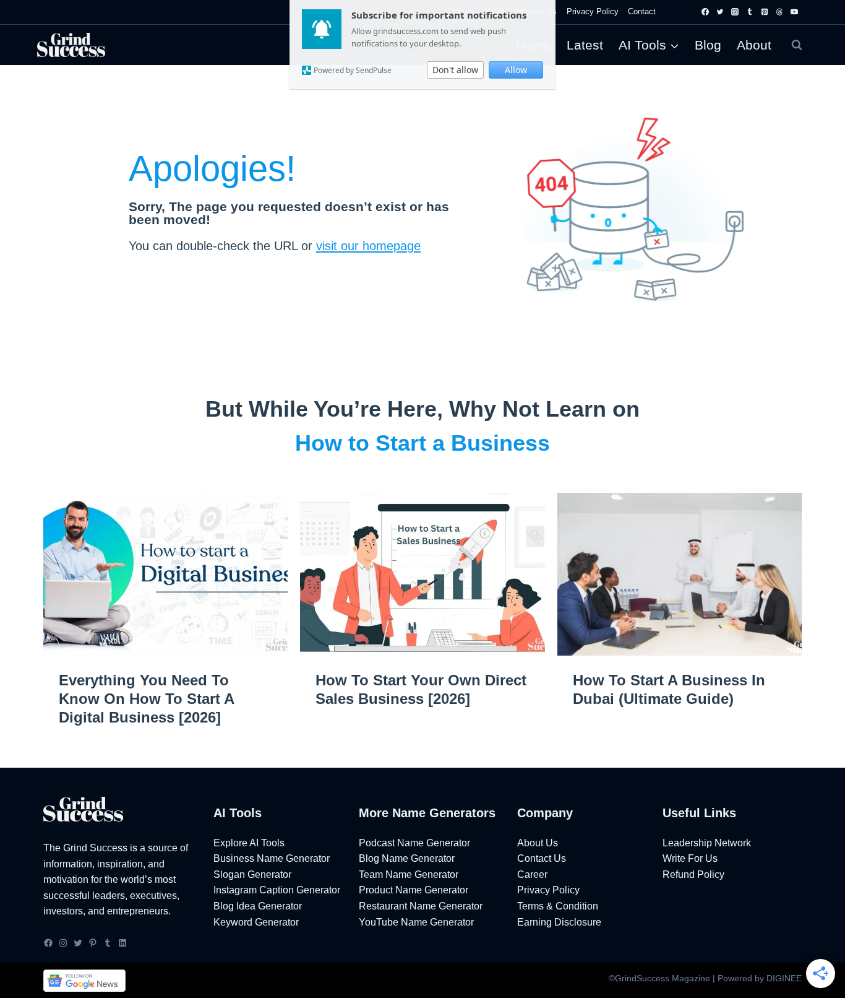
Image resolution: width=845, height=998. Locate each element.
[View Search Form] (797, 45)
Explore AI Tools (249, 843)
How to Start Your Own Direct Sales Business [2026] (420, 689)
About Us (537, 843)
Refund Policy (693, 874)
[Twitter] (720, 11)
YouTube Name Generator (416, 922)
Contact (642, 11)
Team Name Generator (408, 874)
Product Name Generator (413, 890)
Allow (516, 70)
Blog (708, 45)
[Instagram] (734, 11)
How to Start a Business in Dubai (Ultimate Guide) (669, 689)
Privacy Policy (593, 11)
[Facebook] (705, 11)
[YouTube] (794, 11)
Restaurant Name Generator (421, 906)
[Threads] (779, 11)
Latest (585, 45)
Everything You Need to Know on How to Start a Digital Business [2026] (146, 699)
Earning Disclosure (559, 922)
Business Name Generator (271, 858)
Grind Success (95, 848)
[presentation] (165, 574)
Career (532, 874)
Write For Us (690, 858)
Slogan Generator (252, 874)
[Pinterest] (764, 11)
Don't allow (455, 70)
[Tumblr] (749, 11)
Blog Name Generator (407, 858)
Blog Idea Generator (257, 906)
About (754, 45)
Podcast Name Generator (414, 843)
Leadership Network (707, 843)
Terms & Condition (557, 906)
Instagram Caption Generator (276, 890)
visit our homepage (368, 246)
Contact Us (541, 858)
